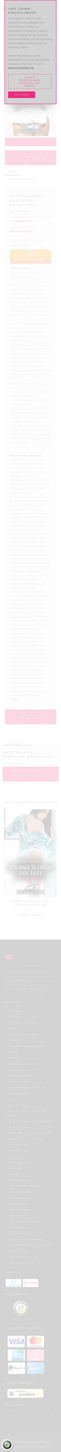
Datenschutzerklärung (21, 67)
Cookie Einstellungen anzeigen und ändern (29, 81)
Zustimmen (21, 94)
